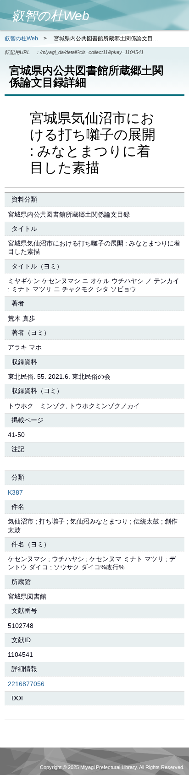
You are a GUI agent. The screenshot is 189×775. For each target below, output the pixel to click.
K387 (15, 492)
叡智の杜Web (21, 38)
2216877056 (26, 684)
